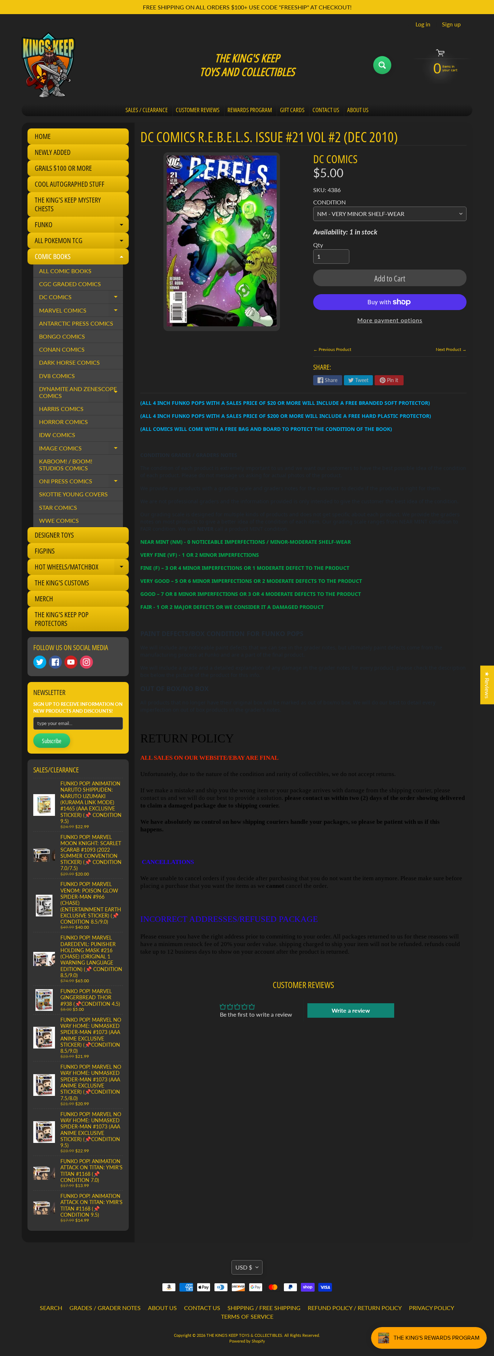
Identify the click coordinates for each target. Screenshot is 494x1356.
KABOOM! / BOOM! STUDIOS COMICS (65, 464)
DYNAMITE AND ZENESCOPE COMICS (81, 392)
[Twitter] (39, 662)
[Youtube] (70, 662)
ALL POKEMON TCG (82, 242)
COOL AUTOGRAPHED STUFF (70, 184)
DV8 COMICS (57, 375)
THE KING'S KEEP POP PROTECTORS (62, 619)
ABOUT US (358, 110)
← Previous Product (332, 349)
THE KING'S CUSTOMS (62, 583)
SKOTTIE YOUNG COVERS (73, 494)
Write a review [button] (351, 1010)
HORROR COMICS (63, 421)
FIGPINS (45, 551)
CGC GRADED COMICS (70, 283)
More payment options (389, 320)
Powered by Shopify (247, 1341)
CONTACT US (325, 110)
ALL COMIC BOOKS (65, 270)
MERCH (44, 598)
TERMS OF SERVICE (247, 1316)
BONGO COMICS (62, 336)
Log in (423, 24)
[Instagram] (86, 662)
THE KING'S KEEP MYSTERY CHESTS (68, 204)
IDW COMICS (57, 434)
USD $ (243, 1267)
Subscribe (51, 741)
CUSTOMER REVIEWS (198, 110)
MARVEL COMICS (81, 312)
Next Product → (451, 349)
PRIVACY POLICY (431, 1307)
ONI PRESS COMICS (81, 483)
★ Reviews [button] (487, 685)
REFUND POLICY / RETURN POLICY (355, 1307)
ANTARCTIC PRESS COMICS (76, 323)
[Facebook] (55, 662)
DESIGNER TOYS (54, 535)
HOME (43, 136)
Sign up (451, 24)
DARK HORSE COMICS (69, 362)
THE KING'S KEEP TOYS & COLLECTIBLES (244, 1335)
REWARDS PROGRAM (249, 110)
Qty (318, 244)
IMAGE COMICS (81, 450)
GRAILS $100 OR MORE (63, 168)
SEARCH (51, 1307)
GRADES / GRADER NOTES (105, 1307)
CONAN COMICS (62, 349)
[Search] (382, 65)
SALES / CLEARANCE (146, 110)
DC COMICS (81, 298)
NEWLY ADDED (53, 152)
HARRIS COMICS (61, 408)
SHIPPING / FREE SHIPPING (264, 1307)
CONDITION (329, 202)
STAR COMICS (58, 507)
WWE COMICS (59, 520)
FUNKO (82, 226)
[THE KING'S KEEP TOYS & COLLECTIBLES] (48, 65)
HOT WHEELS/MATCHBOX (82, 568)
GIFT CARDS (292, 110)
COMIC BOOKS (82, 257)
